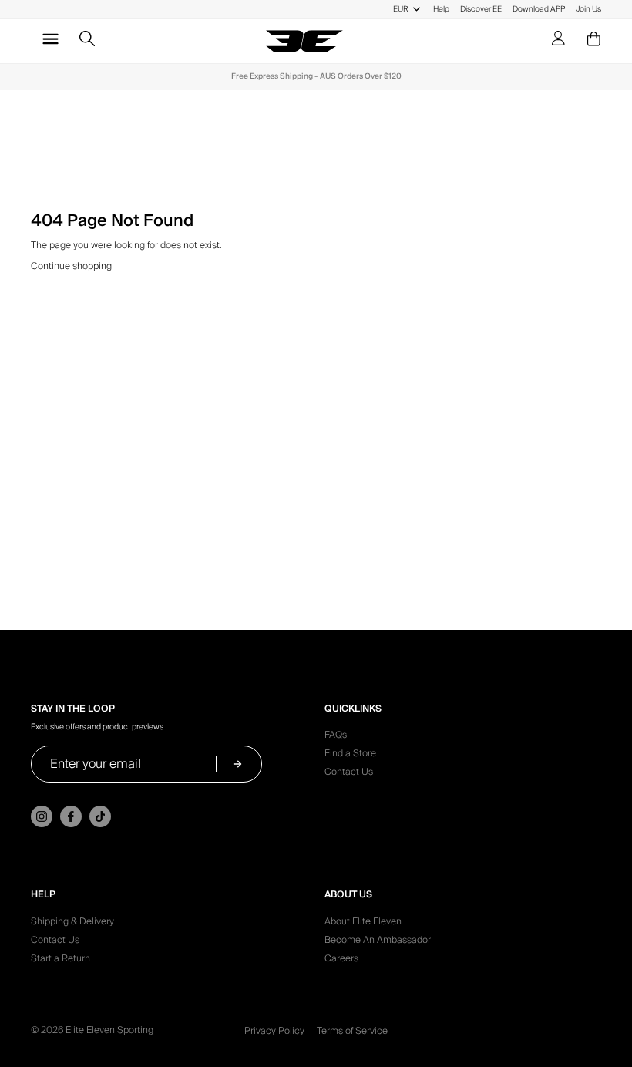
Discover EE (481, 9)
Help (441, 9)
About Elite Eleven (363, 923)
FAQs (335, 737)
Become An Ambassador (377, 942)
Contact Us (348, 774)
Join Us (588, 9)
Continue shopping (71, 267)
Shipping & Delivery (72, 923)
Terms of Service (352, 1031)
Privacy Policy (274, 1031)
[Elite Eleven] (304, 41)
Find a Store (350, 755)
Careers (341, 960)
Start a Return (60, 960)
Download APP (539, 9)
